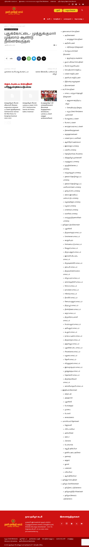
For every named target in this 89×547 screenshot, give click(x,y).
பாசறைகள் (67, 19)
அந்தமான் (69, 398)
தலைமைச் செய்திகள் (71, 31)
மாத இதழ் (70, 539)
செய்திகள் (56, 19)
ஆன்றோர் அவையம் (73, 142)
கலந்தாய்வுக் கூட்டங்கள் (74, 126)
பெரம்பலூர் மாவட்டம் (73, 324)
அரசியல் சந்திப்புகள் (73, 78)
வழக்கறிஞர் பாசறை (72, 202)
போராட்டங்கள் (70, 122)
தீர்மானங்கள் (70, 85)
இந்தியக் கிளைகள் (70, 390)
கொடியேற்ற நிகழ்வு (74, 108)
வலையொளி (60, 539)
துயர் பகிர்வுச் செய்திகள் (74, 62)
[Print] (39, 58)
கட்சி (48, 19)
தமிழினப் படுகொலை (73, 488)
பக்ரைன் (68, 468)
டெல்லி (68, 413)
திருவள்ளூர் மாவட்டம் (73, 232)
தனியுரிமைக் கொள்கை (27, 541)
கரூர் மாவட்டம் (70, 313)
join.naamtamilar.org (31, 531)
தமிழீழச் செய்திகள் (70, 480)
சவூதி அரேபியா (71, 449)
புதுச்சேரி (68, 229)
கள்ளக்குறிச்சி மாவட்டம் (74, 282)
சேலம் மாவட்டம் (71, 286)
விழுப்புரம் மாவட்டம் (72, 278)
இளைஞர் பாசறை (72, 146)
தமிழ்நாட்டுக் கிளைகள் (71, 225)
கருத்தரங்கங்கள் (71, 134)
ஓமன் (67, 464)
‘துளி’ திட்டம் (23, 539)
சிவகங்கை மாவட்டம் (72, 352)
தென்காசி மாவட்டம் (72, 375)
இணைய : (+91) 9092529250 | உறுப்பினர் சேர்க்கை (33, 1)
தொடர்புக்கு (78, 19)
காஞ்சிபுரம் (69, 240)
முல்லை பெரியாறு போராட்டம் (16, 72)
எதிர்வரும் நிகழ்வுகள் (75, 47)
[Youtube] (83, 4)
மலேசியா (68, 472)
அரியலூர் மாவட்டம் (72, 328)
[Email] (44, 58)
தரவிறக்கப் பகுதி (34, 539)
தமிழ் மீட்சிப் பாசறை (72, 191)
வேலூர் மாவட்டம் (71, 248)
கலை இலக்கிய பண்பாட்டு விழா (46, 73)
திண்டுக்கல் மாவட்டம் (73, 309)
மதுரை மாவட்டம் (71, 355)
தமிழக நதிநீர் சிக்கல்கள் (74, 491)
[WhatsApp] (29, 58)
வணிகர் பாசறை (71, 214)
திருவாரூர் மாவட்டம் (72, 340)
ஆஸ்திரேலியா (71, 476)
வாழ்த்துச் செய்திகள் (74, 39)
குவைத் (68, 456)
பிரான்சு (68, 441)
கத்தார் (67, 460)
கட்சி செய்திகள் (68, 89)
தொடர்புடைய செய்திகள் (18, 84)
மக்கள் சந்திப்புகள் (72, 74)
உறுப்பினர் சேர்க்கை (11, 539)
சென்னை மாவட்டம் (72, 236)
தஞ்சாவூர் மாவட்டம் (72, 344)
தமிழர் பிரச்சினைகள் (71, 484)
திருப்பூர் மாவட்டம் (71, 305)
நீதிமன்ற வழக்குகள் (72, 81)
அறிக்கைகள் (70, 35)
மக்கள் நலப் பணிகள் (73, 138)
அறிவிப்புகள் (70, 43)
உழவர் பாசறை (70, 206)
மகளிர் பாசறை (70, 150)
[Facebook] (69, 4)
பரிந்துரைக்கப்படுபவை (17, 87)
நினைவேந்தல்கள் (72, 130)
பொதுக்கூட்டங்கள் (72, 119)
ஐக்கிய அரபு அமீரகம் (72, 452)
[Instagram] (72, 4)
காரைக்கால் (69, 417)
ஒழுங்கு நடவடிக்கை (74, 58)
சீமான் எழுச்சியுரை (72, 66)
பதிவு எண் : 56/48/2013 (10, 1)
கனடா (67, 437)
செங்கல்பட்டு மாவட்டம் (73, 244)
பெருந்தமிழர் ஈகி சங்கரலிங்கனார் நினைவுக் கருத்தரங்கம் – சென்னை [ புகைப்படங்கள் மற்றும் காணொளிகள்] (47, 110)
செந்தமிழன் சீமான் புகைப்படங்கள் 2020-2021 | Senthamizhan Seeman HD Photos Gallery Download (30, 107)
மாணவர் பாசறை (71, 210)
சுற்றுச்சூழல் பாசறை (73, 173)
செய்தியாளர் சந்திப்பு (73, 70)
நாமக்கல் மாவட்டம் (72, 290)
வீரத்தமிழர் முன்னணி (73, 158)
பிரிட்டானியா (70, 429)
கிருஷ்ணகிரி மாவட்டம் (73, 263)
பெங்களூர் (69, 406)
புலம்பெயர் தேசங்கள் (71, 421)
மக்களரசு (53, 1)
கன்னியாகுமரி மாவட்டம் (74, 386)
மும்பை (68, 409)
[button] (82, 10)
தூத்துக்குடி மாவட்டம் (72, 371)
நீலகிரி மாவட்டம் (71, 298)
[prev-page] (5, 122)
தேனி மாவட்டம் (70, 359)
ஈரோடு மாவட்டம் (71, 294)
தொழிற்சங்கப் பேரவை (74, 154)
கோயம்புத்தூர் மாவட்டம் (73, 301)
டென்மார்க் (69, 445)
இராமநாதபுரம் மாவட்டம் (73, 367)
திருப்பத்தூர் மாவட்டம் (73, 252)
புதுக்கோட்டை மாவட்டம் (73, 348)
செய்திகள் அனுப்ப (48, 539)
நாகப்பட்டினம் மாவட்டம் (73, 336)
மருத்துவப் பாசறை (72, 162)
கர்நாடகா (68, 394)
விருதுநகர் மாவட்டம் (72, 363)
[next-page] (9, 122)
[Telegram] (76, 4)
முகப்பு (6, 26)
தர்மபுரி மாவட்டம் (71, 267)
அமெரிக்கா (69, 433)
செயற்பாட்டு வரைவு (10, 541)
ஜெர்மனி (68, 425)
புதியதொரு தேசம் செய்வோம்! (67, 1)
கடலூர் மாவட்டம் (71, 332)
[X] (79, 4)
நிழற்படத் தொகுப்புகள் (11, 29)
